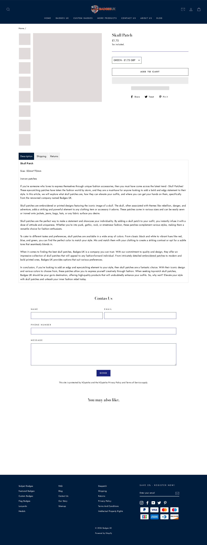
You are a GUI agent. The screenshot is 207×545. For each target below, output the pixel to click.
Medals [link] (22, 511)
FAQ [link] (60, 485)
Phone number (41, 324)
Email (108, 309)
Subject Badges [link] (26, 485)
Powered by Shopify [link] (103, 533)
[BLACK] (34, 456)
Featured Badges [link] (26, 490)
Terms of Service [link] (134, 382)
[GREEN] (30, 453)
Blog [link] (160, 18)
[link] (8, 9)
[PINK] (38, 453)
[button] (150, 80)
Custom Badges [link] (83, 18)
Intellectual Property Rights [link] (110, 511)
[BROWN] (46, 453)
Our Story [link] (62, 500)
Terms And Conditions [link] (108, 506)
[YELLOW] (26, 453)
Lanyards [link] (23, 506)
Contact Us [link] (128, 18)
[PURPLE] (42, 453)
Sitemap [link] (62, 506)
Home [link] (47, 18)
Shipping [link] (102, 490)
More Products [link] (107, 18)
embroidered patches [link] (153, 255)
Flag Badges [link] (24, 500)
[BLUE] (34, 453)
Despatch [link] (102, 485)
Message (37, 340)
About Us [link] (146, 18)
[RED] (22, 453)
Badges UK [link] (62, 18)
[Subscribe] (177, 493)
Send (103, 373)
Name (34, 309)
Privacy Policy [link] (114, 382)
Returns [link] (101, 495)
